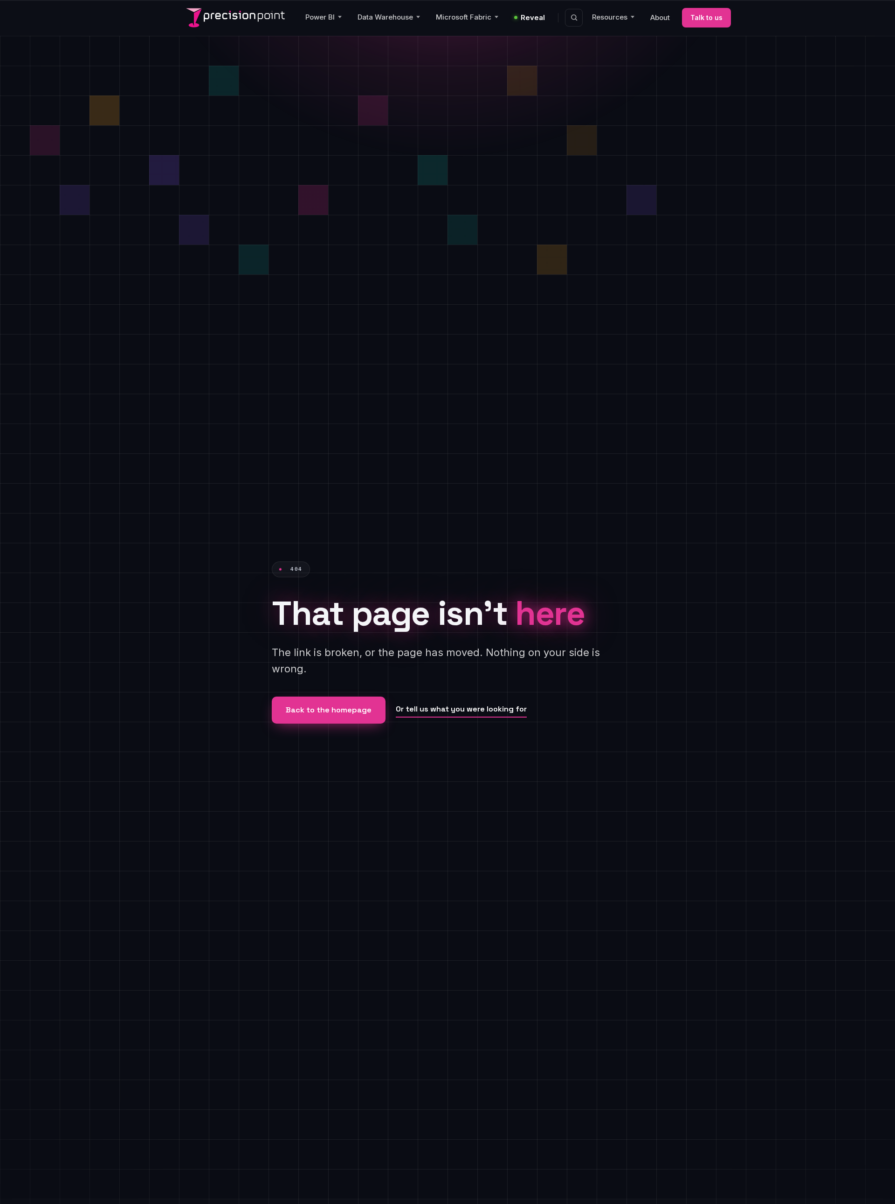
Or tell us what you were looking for (461, 709)
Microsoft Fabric (463, 17)
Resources (609, 17)
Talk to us (706, 17)
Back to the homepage (329, 710)
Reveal (533, 17)
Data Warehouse (385, 17)
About (660, 17)
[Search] (574, 18)
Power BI (320, 17)
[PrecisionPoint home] (236, 17)
